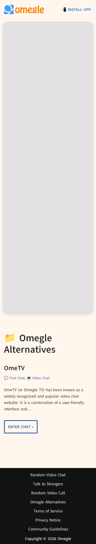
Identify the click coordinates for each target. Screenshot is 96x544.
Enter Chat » (19, 428)
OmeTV (14, 368)
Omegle (64, 538)
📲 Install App (76, 9)
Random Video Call (48, 493)
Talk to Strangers (48, 484)
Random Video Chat (48, 475)
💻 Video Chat (38, 378)
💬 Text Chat (14, 378)
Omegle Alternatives (48, 502)
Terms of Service (48, 511)
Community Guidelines (48, 529)
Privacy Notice (48, 520)
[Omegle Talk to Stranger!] (24, 9)
